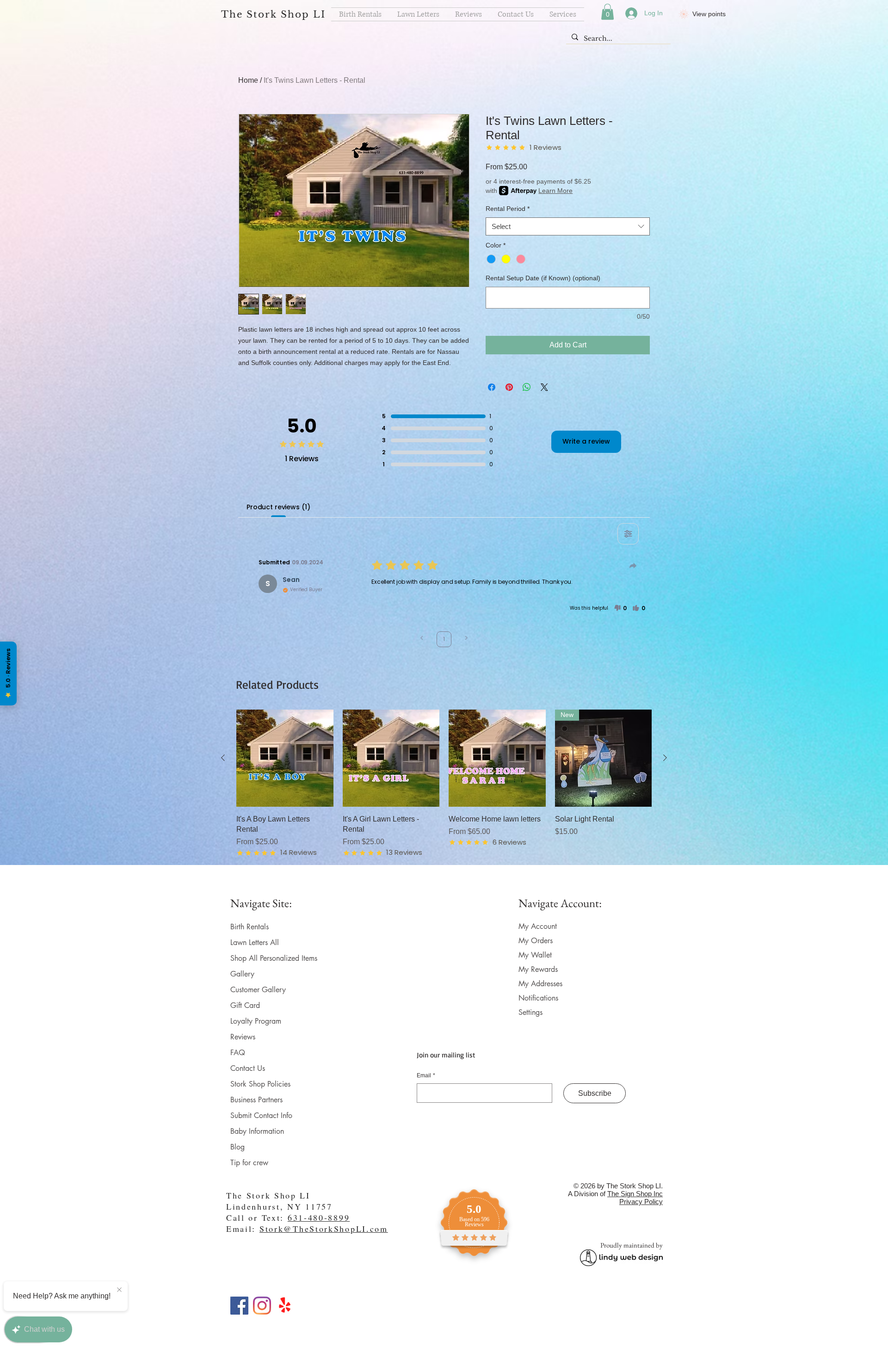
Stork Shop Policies (260, 1084)
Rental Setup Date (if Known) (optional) (543, 278)
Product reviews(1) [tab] (278, 507)
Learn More (555, 190)
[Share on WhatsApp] (526, 387)
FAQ (237, 1052)
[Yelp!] (285, 1306)
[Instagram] (262, 1306)
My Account (537, 926)
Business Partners (256, 1100)
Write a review (586, 441)
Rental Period (508, 208)
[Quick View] (284, 758)
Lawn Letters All (254, 942)
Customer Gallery (258, 990)
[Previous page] (422, 639)
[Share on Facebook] (491, 387)
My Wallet (535, 955)
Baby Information (257, 1131)
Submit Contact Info (261, 1115)
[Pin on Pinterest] (509, 387)
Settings (530, 1012)
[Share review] (633, 565)
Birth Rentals (249, 927)
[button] (607, 12)
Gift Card (245, 1005)
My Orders (535, 940)
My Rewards (538, 969)
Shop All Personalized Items (273, 958)
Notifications (538, 998)
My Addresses (540, 984)
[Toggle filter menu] (628, 533)
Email (426, 1075)
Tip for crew (249, 1163)
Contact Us (247, 1068)
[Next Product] (665, 757)
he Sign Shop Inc (637, 1194)
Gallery (242, 974)
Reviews (242, 1037)
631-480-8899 (319, 1217)
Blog (237, 1147)
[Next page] (466, 639)
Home (248, 80)
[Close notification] (119, 1290)
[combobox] (568, 226)
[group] (444, 783)
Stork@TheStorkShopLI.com (323, 1228)
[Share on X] (544, 387)
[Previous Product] (222, 757)
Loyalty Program (255, 1021)
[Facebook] (239, 1306)
